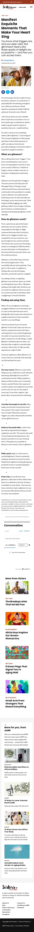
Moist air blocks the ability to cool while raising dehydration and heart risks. (15, 870)
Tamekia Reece (8, 60)
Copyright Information (9, 922)
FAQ (3, 905)
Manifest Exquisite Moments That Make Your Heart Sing (15, 28)
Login (14, 7)
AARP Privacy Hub (8, 926)
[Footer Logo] (17, 887)
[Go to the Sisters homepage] (4, 7)
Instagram (5, 914)
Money (6, 798)
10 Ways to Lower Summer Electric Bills (16, 801)
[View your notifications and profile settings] (29, 545)
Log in (21, 531)
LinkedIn (12, 92)
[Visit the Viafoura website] (26, 569)
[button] (31, 7)
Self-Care (5, 15)
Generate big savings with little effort (16, 806)
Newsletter (6, 912)
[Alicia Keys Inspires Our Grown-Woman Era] (17, 618)
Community (6, 910)
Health (6, 827)
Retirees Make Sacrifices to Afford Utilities (16, 768)
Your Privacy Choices (22, 926)
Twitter (8, 92)
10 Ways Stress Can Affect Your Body (16, 830)
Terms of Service (24, 922)
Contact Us (21, 903)
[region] (17, 549)
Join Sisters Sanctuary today (12, 2)
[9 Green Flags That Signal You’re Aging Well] (17, 652)
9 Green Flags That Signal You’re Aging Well (16, 669)
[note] (16, 88)
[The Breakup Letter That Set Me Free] (17, 587)
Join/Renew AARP (23, 905)
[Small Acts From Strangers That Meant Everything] (17, 686)
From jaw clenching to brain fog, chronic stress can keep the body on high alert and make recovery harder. (16, 837)
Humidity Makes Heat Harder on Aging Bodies (15, 864)
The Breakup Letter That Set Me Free (16, 603)
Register (27, 531)
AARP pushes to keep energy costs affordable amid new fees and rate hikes (15, 775)
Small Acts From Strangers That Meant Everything (15, 703)
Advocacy (7, 764)
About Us (5, 903)
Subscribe (22, 7)
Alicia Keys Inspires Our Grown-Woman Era (16, 635)
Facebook (3, 92)
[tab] (10, 545)
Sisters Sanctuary (8, 907)
